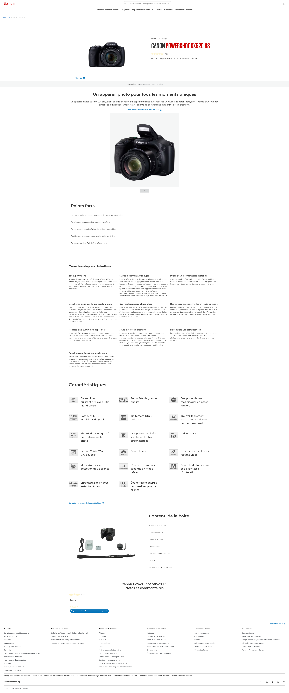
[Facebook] (261, 682)
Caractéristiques (144, 84)
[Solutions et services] (173, 10)
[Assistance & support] (193, 10)
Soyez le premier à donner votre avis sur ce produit (90, 611)
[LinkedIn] (272, 682)
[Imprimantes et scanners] (154, 10)
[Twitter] (278, 682)
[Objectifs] (130, 10)
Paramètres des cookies (182, 676)
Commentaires (157, 84)
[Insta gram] (267, 682)
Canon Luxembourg (12, 682)
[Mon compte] (283, 4)
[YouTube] (283, 682)
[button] (123, 191)
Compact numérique (159, 39)
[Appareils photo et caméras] (120, 10)
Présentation (131, 84)
